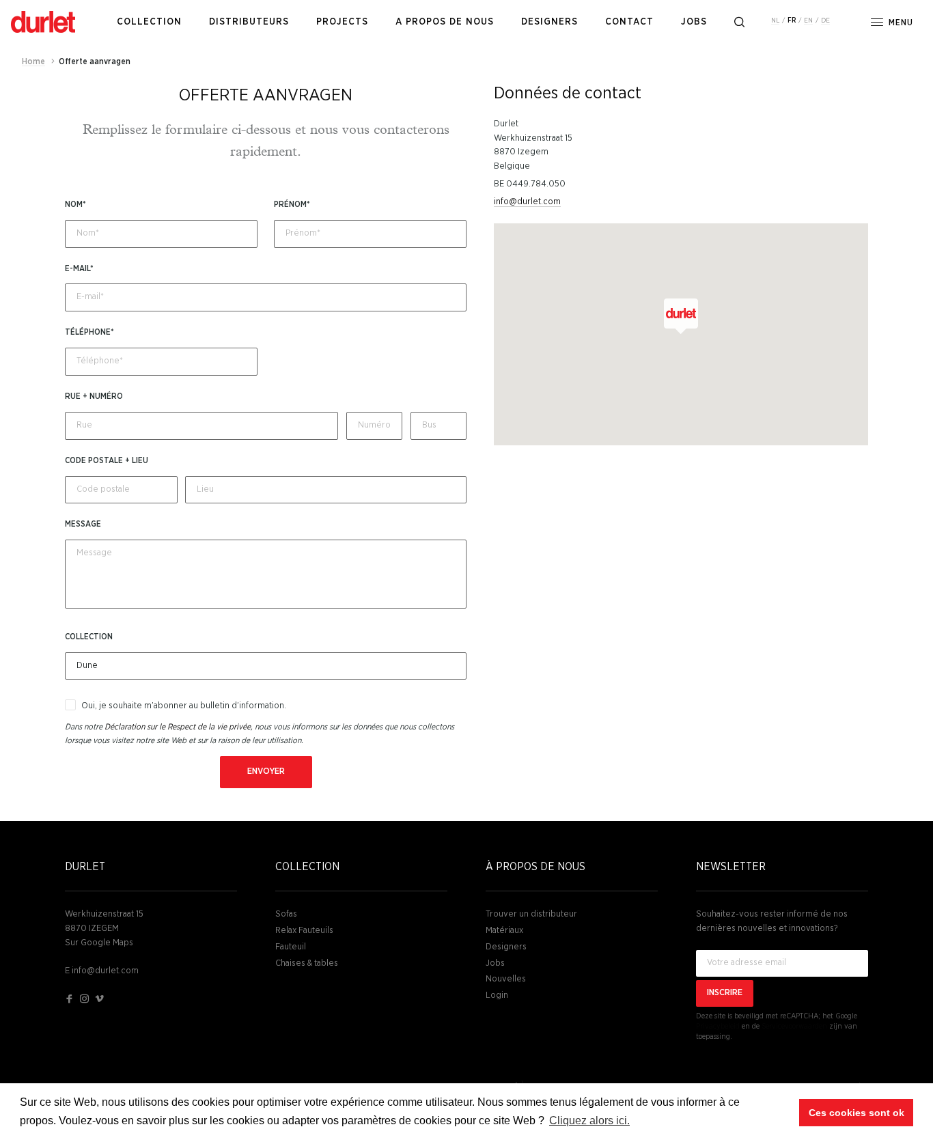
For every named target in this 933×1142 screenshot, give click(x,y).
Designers (506, 947)
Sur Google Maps (99, 942)
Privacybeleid (718, 1026)
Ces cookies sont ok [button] (856, 1112)
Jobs (495, 963)
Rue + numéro (94, 396)
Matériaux (504, 930)
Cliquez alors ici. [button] (589, 1120)
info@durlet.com (527, 201)
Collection (89, 636)
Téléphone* (89, 332)
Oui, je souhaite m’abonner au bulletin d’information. (183, 705)
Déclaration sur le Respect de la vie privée (178, 727)
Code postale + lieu (106, 460)
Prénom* (292, 204)
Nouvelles (506, 979)
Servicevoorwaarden (794, 1026)
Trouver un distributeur (531, 914)
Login (497, 995)
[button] (681, 316)
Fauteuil (290, 947)
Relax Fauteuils (304, 930)
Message (83, 524)
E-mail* (79, 268)
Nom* (75, 204)
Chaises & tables (306, 963)
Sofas (286, 914)
